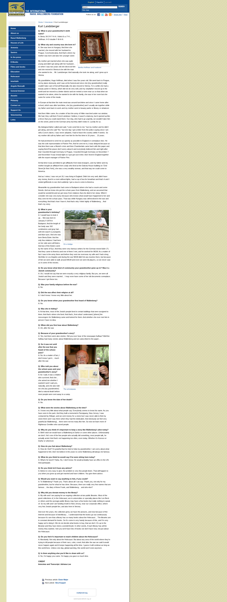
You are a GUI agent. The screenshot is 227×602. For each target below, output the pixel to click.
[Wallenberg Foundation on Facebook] (98, 15)
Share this (118, 14)
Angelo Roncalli (18, 86)
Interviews (49, 22)
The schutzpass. (69, 389)
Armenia (14, 48)
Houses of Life (17, 43)
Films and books (18, 67)
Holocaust (15, 76)
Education (15, 72)
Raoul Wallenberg (18, 38)
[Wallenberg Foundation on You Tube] (106, 15)
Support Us (16, 110)
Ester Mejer (63, 580)
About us (15, 33)
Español (100, 2)
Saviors (14, 52)
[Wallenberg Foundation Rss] (110, 15)
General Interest (18, 91)
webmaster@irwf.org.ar (82, 599)
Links (13, 120)
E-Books (14, 62)
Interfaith (15, 81)
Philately (14, 100)
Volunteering (16, 115)
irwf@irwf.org (82, 593)
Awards (14, 96)
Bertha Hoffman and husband (89, 67)
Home (40, 22)
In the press (16, 57)
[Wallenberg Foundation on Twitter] (102, 15)
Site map (85, 10)
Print (125, 14)
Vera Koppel (60, 583)
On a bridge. (68, 244)
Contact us (15, 105)
